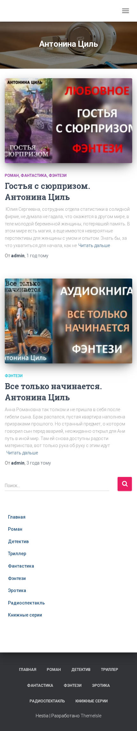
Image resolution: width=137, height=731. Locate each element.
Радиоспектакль (26, 602)
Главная (16, 517)
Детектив (18, 541)
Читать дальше (94, 245)
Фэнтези (58, 175)
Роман (12, 175)
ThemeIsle (91, 715)
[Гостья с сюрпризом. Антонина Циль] (68, 120)
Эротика (17, 590)
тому (37, 255)
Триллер (17, 553)
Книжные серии (25, 614)
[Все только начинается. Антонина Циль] (68, 321)
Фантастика (34, 175)
